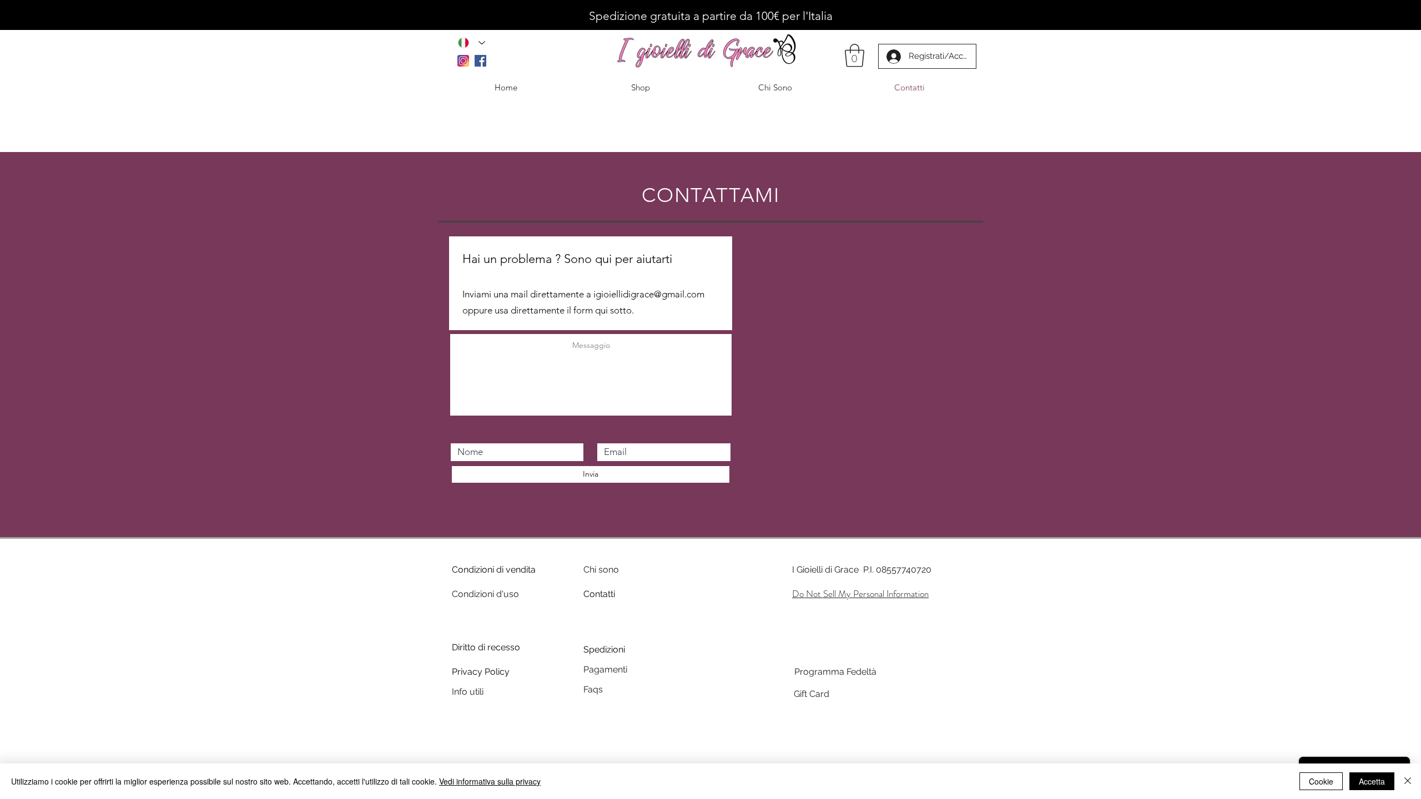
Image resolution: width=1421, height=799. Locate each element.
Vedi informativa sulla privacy (490, 781)
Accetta (1372, 781)
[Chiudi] (1407, 781)
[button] (854, 55)
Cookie (1321, 781)
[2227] (463, 61)
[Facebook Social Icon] (480, 61)
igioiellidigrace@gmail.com (648, 294)
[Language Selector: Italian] (471, 42)
